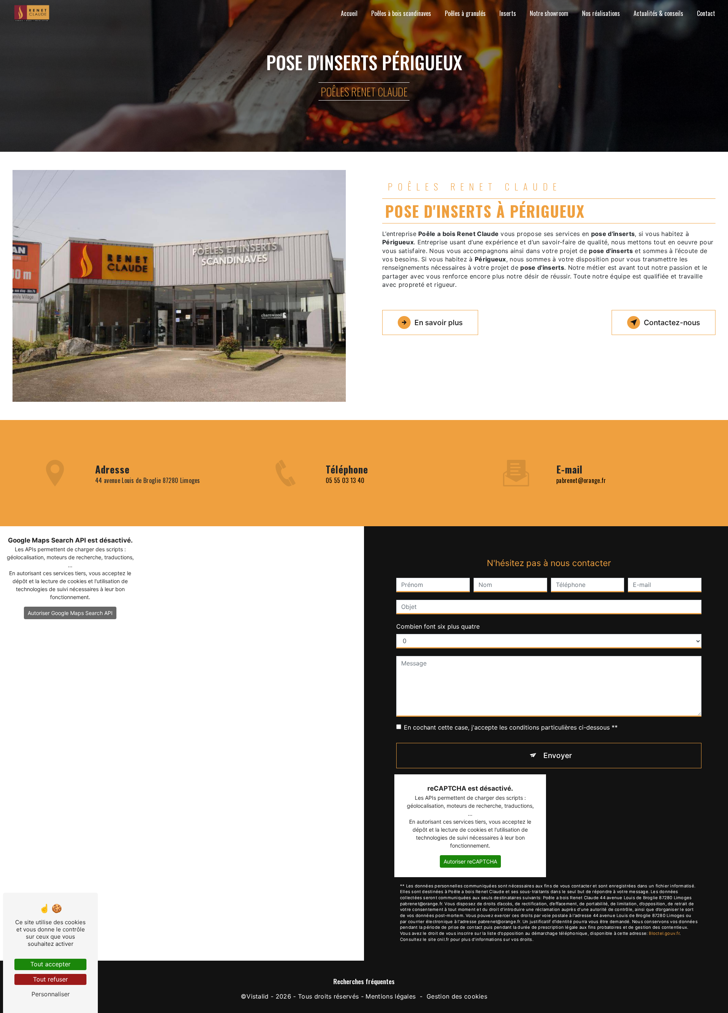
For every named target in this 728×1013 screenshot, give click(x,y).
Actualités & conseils (658, 13)
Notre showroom (549, 13)
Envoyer (557, 755)
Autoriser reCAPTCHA (470, 861)
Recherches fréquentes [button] (364, 981)
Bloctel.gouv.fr (664, 933)
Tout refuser (50, 979)
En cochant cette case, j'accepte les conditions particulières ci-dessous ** (511, 727)
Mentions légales (391, 996)
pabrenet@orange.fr (581, 480)
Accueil (349, 13)
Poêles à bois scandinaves (401, 13)
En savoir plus (438, 322)
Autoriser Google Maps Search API (70, 613)
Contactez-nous (672, 322)
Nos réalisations (601, 13)
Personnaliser (50, 994)
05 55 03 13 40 (345, 480)
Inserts (507, 13)
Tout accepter (50, 964)
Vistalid (257, 996)
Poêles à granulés (465, 13)
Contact (706, 13)
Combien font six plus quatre (438, 626)
